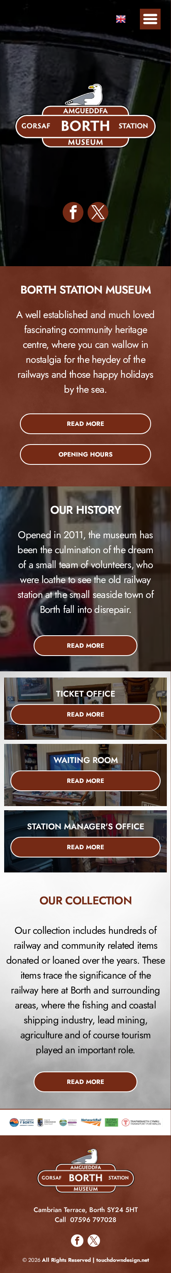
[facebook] (73, 213)
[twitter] (98, 213)
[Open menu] (150, 19)
